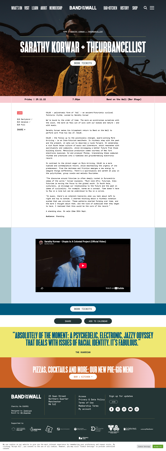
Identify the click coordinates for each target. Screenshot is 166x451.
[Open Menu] (152, 8)
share (68, 321)
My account (85, 408)
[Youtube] (130, 409)
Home (65, 31)
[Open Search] (145, 8)
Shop (135, 8)
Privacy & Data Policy (92, 399)
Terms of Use (86, 402)
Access (82, 396)
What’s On (16, 8)
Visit (26, 8)
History (124, 8)
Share (20, 129)
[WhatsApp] (136, 409)
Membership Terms (88, 405)
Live (20, 113)
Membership (55, 8)
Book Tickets (83, 63)
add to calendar (98, 321)
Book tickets (83, 309)
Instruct (28, 410)
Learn (35, 8)
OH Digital (26, 413)
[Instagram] (124, 409)
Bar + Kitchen (82, 376)
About (44, 8)
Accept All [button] (158, 446)
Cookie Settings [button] (144, 446)
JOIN (113, 402)
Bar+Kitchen (110, 8)
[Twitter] (118, 409)
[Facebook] (111, 409)
